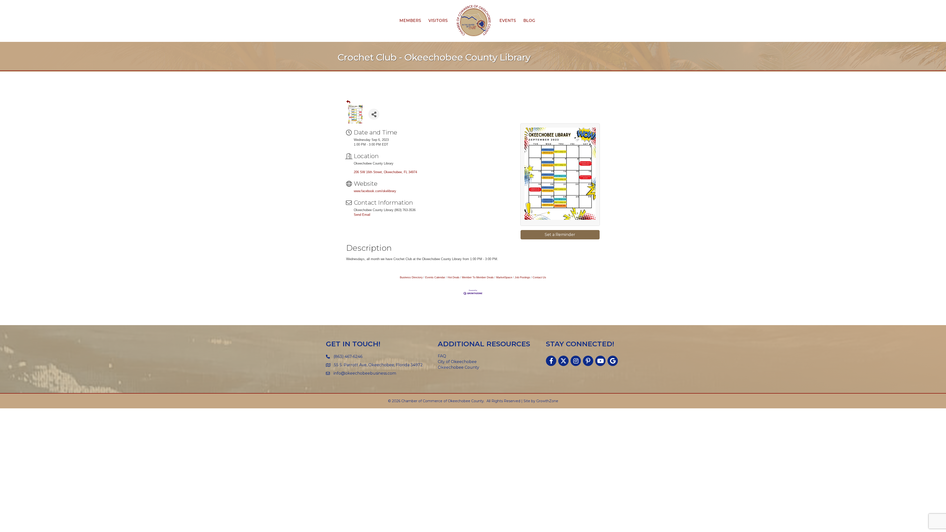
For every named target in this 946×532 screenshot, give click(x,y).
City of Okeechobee (457, 361)
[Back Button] (348, 102)
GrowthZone (547, 401)
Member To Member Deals (478, 277)
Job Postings (522, 277)
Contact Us (539, 277)
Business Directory (411, 277)
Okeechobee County (458, 367)
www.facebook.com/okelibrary (375, 191)
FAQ (442, 356)
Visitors (438, 20)
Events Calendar (435, 277)
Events (507, 20)
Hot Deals (453, 277)
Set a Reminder (560, 234)
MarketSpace (504, 277)
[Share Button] (373, 114)
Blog (529, 20)
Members (410, 20)
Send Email (362, 214)
